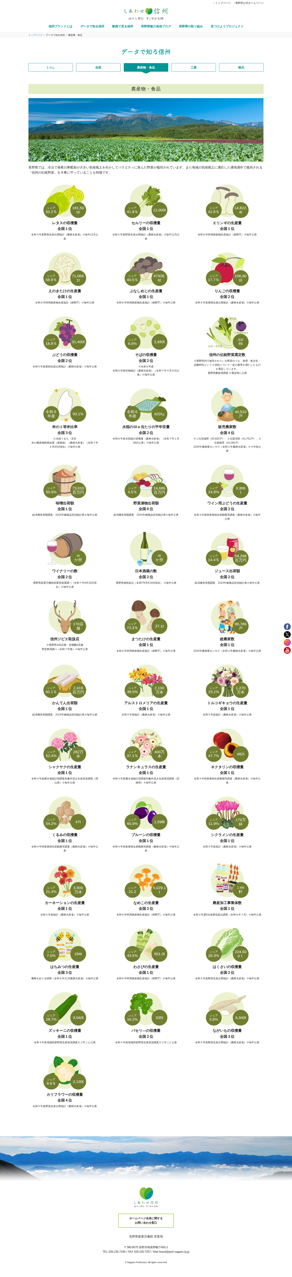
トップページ (223, 2)
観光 (241, 67)
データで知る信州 (92, 26)
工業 (194, 67)
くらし (50, 67)
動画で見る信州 (122, 26)
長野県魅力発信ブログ (156, 26)
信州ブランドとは (60, 26)
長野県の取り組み (191, 26)
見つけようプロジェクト (227, 26)
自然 (98, 67)
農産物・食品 (146, 67)
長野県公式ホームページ (249, 2)
